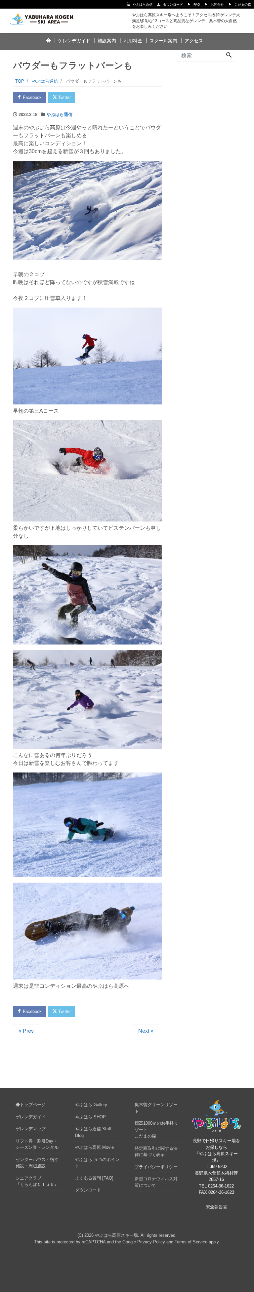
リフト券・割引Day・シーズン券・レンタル (37, 1144)
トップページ (33, 1104)
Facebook (31, 97)
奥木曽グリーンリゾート (156, 1108)
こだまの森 (242, 4)
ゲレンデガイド (74, 40)
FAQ (196, 4)
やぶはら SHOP (90, 1116)
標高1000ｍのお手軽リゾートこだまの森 (156, 1130)
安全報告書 (216, 1206)
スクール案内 (163, 40)
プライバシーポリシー (156, 1166)
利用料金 (133, 40)
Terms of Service (191, 1241)
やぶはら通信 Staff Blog (93, 1132)
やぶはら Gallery (91, 1104)
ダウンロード (173, 4)
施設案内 (107, 40)
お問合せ (217, 4)
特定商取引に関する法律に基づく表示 (156, 1151)
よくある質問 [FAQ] (94, 1178)
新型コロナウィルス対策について (156, 1182)
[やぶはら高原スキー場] (45, 17)
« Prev (26, 1031)
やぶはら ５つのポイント (97, 1163)
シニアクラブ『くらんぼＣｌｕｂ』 (37, 1181)
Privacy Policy (151, 1241)
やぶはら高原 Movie (94, 1147)
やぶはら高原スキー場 (116, 1235)
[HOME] (48, 41)
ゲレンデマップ (31, 1128)
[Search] (228, 56)
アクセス (194, 40)
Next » (145, 1031)
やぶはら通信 (142, 4)
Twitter (64, 97)
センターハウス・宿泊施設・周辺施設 (37, 1163)
